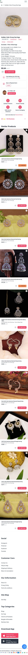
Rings (2, 611)
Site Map (3, 599)
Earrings (3, 614)
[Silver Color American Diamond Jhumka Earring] (14, 466)
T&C (19, 78)
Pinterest (3, 546)
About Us (3, 582)
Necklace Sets (5, 622)
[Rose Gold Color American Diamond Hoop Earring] (14, 385)
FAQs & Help (4, 565)
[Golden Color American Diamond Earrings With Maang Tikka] (14, 304)
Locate (8, 85)
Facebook (4, 548)
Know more (10, 65)
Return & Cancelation (7, 571)
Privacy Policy (5, 585)
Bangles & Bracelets (6, 619)
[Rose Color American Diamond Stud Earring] (14, 223)
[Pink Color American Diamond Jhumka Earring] (14, 263)
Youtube (3, 551)
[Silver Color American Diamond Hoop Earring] (14, 345)
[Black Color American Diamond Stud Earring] (14, 183)
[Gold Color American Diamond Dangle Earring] (14, 143)
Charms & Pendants (6, 616)
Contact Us (4, 563)
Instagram (4, 543)
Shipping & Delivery (6, 568)
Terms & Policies (19, 114)
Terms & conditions (6, 588)
